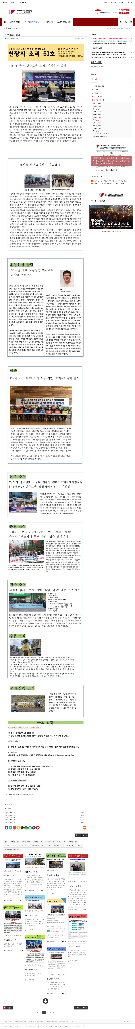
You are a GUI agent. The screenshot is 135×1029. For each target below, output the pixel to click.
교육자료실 (95, 93)
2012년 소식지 (15, 842)
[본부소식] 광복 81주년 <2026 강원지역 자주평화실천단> (109, 181)
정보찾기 (121, 2)
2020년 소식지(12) (10, 845)
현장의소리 (14, 804)
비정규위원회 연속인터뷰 (12, 849)
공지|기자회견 (15, 22)
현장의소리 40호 (11, 813)
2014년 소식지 (38, 842)
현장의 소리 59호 (74, 886)
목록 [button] (85, 1008)
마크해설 (31, 1021)
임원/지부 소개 (64, 1021)
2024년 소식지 (58, 845)
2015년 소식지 (49, 842)
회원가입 (113, 2)
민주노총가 (40, 1021)
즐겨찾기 (5, 2)
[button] (78, 835)
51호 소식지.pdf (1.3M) (46, 38)
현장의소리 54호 (31, 915)
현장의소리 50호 (31, 970)
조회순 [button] (78, 1008)
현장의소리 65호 (11, 822)
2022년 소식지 (34, 845)
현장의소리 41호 (11, 815)
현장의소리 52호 (31, 872)
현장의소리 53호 (53, 875)
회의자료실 (95, 82)
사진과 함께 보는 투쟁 (98, 86)
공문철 (94, 79)
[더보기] (45, 1001)
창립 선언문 (8, 1021)
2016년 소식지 (61, 842)
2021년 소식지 (23, 845)
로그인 (106, 2)
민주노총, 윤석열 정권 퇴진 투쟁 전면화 (111, 231)
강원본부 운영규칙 (52, 1021)
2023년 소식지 (46, 845)
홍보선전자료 (96, 89)
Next (130, 156)
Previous (92, 156)
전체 (6, 842)
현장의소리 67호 (11, 817)
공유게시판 (49, 22)
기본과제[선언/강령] (20, 1021)
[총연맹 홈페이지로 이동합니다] (111, 195)
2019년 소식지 (73, 842)
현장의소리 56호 (74, 946)
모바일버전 (127, 1021)
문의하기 (74, 1021)
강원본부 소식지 (10, 28)
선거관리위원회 (65, 22)
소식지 (8, 804)
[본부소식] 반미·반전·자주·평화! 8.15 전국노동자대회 (108, 183)
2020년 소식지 (97, 120)
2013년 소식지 (26, 842)
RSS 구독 (14, 2)
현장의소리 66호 (11, 820)
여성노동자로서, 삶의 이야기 (73, 845)
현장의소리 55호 (53, 979)
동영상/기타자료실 (97, 96)
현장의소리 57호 (10, 875)
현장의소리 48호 (10, 940)
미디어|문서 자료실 (32, 22)
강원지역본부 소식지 (98, 100)
